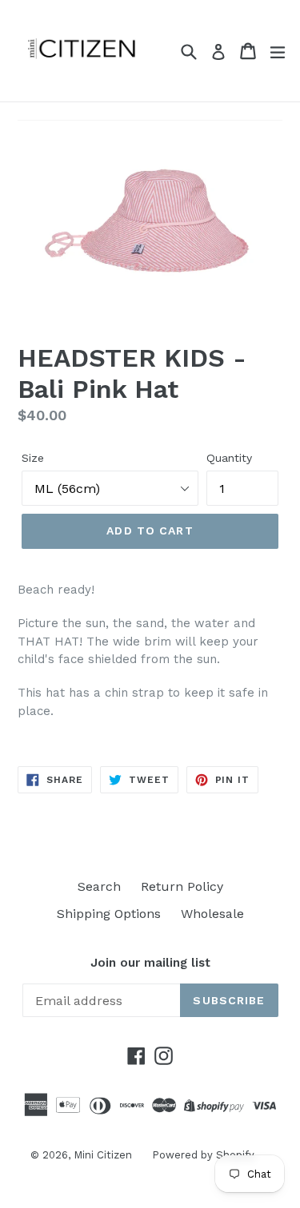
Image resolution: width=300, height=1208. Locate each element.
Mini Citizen (103, 1155)
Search (99, 886)
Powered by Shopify (203, 1155)
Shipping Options (109, 913)
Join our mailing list (150, 963)
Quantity (229, 457)
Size (33, 457)
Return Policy (182, 886)
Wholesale (212, 913)
